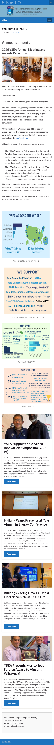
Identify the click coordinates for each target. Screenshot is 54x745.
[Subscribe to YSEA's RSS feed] (3, 2)
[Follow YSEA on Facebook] (15, 2)
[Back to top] (48, 739)
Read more (11, 481)
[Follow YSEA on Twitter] (11, 2)
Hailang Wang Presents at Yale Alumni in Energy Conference (26, 522)
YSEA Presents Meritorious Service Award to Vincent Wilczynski (24, 669)
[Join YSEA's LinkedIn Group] (7, 2)
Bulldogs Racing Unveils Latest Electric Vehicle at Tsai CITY (26, 595)
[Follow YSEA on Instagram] (19, 2)
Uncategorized (15, 32)
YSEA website (22, 138)
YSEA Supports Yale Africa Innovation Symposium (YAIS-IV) (25, 448)
